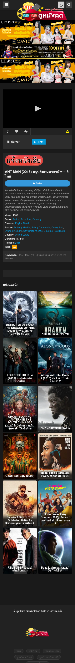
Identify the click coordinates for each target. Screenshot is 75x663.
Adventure (26, 219)
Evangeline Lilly (13, 230)
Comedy (36, 219)
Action (16, 219)
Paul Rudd (59, 230)
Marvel (9, 258)
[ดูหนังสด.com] (42, 11)
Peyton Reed (22, 223)
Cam (40, 141)
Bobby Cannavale (41, 227)
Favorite (16, 131)
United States (22, 234)
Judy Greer (28, 230)
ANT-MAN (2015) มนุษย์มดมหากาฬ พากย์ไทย (43, 254)
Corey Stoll (57, 227)
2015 (18, 242)
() (26, 131)
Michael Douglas (44, 230)
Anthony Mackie (22, 227)
